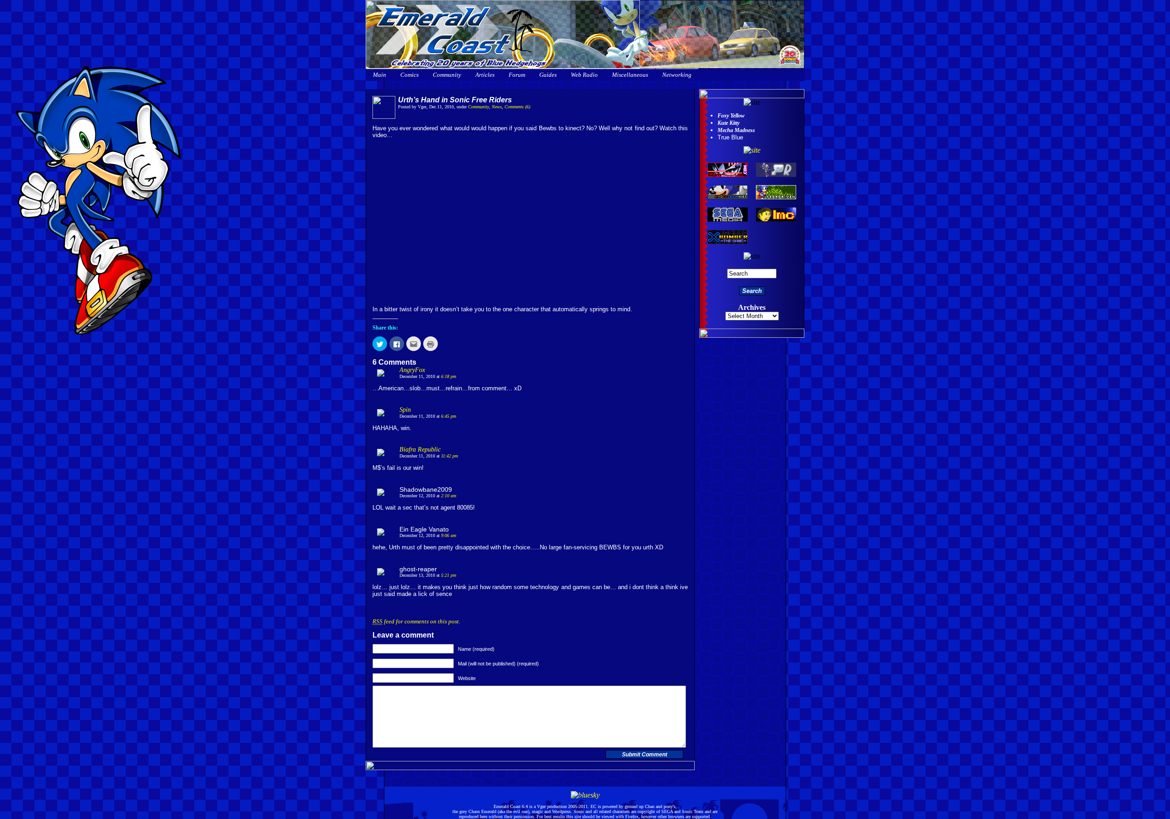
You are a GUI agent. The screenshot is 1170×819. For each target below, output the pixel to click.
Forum (517, 74)
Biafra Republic (420, 449)
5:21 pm (448, 575)
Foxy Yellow (731, 115)
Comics (409, 74)
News (497, 106)
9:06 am (448, 535)
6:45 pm (448, 416)
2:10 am (448, 495)
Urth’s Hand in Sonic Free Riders (455, 100)
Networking (676, 74)
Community (447, 74)
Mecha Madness (736, 130)
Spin (405, 409)
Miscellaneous (630, 74)
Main (379, 74)
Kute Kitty (728, 123)
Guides (548, 74)
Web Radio (584, 74)
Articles (485, 74)
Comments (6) (517, 106)
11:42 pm (449, 455)
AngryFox (412, 370)
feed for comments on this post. (416, 621)
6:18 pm (448, 376)
